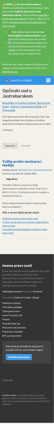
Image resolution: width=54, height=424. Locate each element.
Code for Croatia (22, 297)
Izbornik (48, 80)
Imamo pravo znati (18, 80)
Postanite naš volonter (14, 327)
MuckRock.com (10, 71)
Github (4, 409)
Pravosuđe (8, 110)
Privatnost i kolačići (12, 331)
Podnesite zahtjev (11, 303)
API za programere (12, 335)
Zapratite (10, 145)
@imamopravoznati (11, 409)
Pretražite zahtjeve (12, 307)
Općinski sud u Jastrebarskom (33, 169)
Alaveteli (37, 291)
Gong (12, 173)
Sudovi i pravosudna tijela (26, 106)
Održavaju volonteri (12, 291)
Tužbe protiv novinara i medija (22, 163)
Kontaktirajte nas (11, 323)
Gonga (35, 297)
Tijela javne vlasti (11, 311)
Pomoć (6, 319)
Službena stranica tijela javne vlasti (20, 218)
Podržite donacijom (18, 357)
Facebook (17, 409)
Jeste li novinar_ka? (12, 315)
